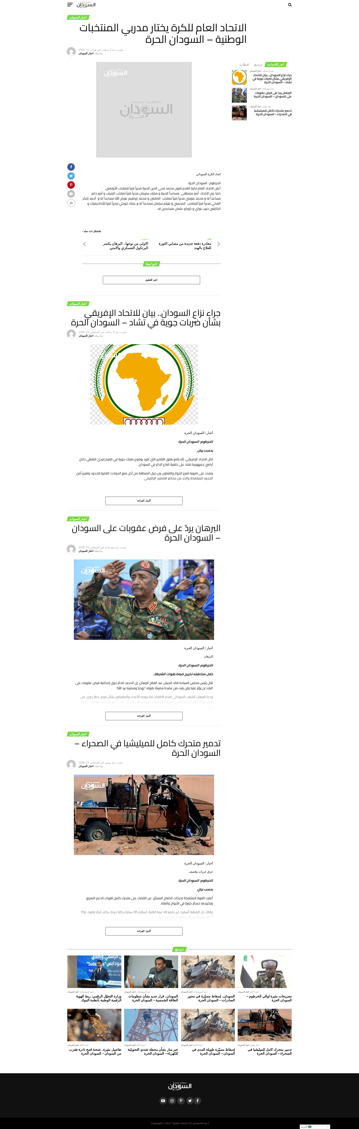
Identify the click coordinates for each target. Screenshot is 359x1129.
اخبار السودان (86, 53)
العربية (304, 1126)
